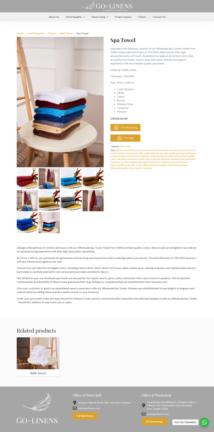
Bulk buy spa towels (125, 150)
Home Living (98, 16)
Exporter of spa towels (127, 153)
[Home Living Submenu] (108, 16)
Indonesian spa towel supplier (181, 156)
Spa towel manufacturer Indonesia (154, 162)
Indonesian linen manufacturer (124, 156)
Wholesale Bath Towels (131, 165)
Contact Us (159, 16)
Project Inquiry (123, 16)
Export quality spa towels (167, 150)
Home (20, 33)
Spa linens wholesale (170, 159)
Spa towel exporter (129, 162)
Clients (142, 16)
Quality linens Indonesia (149, 159)
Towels (52, 33)
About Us (54, 16)
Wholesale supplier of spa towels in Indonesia (131, 168)
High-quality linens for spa (151, 153)
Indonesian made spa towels (153, 156)
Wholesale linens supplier (155, 165)
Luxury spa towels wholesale (123, 159)
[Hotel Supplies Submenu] (85, 16)
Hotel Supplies (74, 16)
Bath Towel (66, 33)
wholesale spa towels (178, 165)
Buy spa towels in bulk (145, 150)
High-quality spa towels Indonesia (179, 153)
